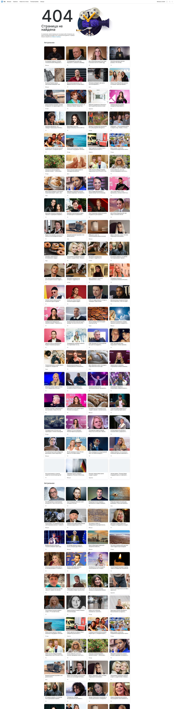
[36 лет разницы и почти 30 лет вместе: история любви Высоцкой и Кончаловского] (76, 447)
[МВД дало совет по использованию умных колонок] (98, 230)
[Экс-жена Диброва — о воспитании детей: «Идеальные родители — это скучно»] (98, 534)
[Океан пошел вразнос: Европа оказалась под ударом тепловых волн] (76, 143)
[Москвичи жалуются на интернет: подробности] (98, 252)
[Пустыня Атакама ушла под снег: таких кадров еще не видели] (119, 627)
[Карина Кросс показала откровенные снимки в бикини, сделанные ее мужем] (119, 360)
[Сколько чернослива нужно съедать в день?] (98, 469)
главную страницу (56, 36)
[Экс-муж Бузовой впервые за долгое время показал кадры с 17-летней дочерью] (54, 273)
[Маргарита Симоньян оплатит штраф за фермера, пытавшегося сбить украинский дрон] (76, 187)
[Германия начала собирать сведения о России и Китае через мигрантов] (76, 469)
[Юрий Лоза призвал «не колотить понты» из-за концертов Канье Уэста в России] (54, 230)
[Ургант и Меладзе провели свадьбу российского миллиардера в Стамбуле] (76, 649)
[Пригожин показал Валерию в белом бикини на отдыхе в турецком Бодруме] (119, 692)
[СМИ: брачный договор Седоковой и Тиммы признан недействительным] (119, 339)
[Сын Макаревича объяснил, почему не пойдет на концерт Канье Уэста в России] (76, 490)
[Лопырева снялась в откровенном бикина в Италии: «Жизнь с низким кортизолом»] (119, 273)
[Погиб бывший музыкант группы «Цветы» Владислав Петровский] (119, 649)
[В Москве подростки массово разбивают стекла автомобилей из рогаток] (119, 584)
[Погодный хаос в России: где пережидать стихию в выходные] (54, 425)
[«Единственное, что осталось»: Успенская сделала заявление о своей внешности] (119, 447)
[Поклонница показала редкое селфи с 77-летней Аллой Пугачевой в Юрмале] (54, 692)
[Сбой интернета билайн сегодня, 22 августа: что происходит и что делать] (54, 100)
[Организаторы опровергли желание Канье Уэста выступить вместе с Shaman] (54, 534)
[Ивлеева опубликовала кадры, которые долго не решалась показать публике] (76, 208)
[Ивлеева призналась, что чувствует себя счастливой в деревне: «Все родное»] (98, 490)
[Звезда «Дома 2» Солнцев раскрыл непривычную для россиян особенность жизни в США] (98, 556)
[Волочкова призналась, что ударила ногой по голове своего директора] (76, 78)
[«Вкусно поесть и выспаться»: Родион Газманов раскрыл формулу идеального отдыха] (54, 339)
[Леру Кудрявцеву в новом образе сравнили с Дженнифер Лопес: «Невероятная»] (76, 512)
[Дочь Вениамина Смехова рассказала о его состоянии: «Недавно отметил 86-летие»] (119, 556)
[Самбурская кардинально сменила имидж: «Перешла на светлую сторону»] (54, 317)
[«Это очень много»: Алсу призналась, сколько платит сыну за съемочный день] (119, 187)
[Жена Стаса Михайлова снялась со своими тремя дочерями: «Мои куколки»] (119, 78)
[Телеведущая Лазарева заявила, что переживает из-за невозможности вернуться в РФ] (76, 339)
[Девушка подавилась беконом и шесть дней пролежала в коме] (98, 100)
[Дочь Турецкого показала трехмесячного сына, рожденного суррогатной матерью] (98, 273)
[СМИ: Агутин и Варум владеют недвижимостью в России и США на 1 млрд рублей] (98, 165)
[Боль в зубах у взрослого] (54, 556)
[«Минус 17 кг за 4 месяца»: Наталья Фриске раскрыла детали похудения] (76, 425)
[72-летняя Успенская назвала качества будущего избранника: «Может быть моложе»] (54, 512)
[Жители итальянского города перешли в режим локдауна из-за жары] (119, 317)
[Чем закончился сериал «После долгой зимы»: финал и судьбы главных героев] (76, 534)
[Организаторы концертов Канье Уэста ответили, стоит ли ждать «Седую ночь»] (119, 295)
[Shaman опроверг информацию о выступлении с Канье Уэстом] (54, 404)
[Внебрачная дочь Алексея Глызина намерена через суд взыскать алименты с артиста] (54, 627)
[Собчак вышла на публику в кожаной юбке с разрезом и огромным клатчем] (119, 425)
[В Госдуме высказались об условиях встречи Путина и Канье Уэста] (76, 382)
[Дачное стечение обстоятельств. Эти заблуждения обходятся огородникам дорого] (98, 122)
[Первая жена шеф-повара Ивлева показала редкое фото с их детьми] (76, 606)
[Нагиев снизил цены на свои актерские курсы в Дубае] (54, 295)
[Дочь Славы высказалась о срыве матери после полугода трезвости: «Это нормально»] (98, 187)
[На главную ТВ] (4, 1)
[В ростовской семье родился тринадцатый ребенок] (76, 165)
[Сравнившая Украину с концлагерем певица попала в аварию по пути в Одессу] (119, 382)
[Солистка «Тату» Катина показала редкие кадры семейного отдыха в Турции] (76, 295)
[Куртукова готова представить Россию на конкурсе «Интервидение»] (76, 404)
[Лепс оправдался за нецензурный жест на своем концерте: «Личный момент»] (98, 447)
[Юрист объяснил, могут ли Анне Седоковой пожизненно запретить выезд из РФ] (119, 230)
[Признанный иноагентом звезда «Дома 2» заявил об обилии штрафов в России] (54, 671)
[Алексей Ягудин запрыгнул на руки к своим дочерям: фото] (119, 404)
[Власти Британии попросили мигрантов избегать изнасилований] (98, 627)
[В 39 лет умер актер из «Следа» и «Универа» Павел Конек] (98, 295)
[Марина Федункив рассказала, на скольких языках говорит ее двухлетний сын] (76, 100)
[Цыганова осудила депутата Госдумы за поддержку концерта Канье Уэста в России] (119, 606)
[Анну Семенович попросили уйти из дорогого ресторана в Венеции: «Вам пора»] (98, 208)
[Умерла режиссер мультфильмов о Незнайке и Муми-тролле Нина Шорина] (76, 671)
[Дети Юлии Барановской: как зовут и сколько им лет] (119, 208)
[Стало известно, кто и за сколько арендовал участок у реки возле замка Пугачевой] (119, 165)
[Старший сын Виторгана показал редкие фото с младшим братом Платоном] (54, 143)
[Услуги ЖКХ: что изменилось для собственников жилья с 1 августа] (54, 606)
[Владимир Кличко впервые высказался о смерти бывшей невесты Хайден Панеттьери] (98, 584)
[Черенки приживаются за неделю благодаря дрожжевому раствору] (119, 490)
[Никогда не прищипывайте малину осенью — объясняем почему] (54, 165)
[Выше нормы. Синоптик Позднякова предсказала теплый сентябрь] (119, 143)
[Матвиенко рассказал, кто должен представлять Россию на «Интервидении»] (119, 512)
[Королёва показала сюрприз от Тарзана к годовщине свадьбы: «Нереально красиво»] (54, 208)
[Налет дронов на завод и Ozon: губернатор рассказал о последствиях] (98, 143)
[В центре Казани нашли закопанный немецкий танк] (54, 78)
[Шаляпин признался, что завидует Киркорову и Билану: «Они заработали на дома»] (54, 122)
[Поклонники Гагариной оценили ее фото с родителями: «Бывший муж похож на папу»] (76, 252)
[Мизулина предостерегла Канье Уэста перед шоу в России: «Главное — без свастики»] (54, 382)
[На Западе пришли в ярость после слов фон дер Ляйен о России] (76, 627)
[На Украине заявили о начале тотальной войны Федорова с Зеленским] (54, 56)
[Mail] (2, 1)
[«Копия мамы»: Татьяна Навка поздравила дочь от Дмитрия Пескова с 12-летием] (119, 469)
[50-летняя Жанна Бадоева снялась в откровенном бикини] (98, 671)
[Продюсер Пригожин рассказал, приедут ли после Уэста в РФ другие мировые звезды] (76, 317)
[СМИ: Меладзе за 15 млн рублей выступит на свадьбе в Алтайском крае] (98, 339)
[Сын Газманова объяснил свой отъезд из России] (76, 584)
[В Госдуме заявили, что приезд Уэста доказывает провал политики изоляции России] (119, 252)
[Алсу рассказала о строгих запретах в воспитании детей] (54, 469)
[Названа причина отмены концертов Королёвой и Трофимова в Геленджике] (119, 100)
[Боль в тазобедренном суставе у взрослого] (119, 671)
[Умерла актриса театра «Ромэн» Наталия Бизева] (76, 692)
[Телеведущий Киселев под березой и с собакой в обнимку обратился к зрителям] (76, 56)
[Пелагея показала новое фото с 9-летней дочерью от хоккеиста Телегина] (54, 649)
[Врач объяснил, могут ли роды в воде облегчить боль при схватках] (98, 360)
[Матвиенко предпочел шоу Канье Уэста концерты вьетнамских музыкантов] (76, 556)
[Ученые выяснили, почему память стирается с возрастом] (54, 360)
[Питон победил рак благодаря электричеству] (98, 317)
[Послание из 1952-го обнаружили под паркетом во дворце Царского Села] (98, 606)
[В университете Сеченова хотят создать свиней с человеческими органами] (98, 404)
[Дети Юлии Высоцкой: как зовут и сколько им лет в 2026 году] (98, 56)
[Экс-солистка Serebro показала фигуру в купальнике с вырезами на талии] (98, 512)
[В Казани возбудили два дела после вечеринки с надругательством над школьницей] (98, 78)
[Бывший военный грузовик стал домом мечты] (76, 230)
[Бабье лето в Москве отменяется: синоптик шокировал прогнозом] (98, 692)
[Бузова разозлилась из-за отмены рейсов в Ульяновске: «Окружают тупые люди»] (76, 360)
